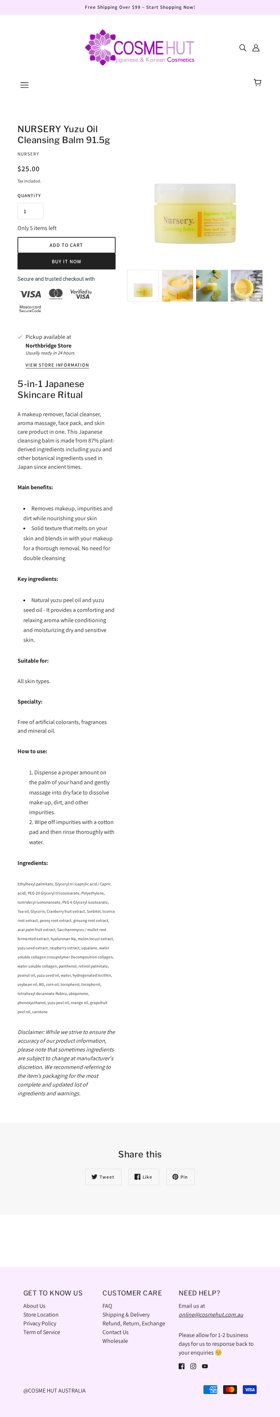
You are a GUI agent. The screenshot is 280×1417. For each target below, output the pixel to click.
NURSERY (28, 154)
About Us (34, 1306)
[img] (242, 47)
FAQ (107, 1306)
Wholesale (115, 1341)
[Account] (255, 47)
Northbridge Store (48, 345)
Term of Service (41, 1332)
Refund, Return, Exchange (133, 1323)
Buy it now (66, 261)
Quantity (29, 195)
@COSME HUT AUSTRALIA (54, 1390)
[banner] (140, 47)
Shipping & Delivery (125, 1314)
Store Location (41, 1314)
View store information (57, 365)
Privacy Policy (39, 1323)
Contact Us (115, 1332)
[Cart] (258, 83)
